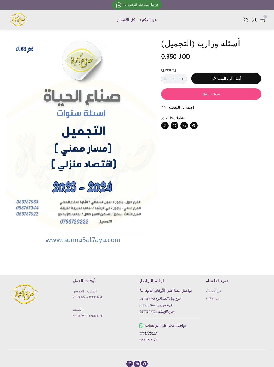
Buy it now (211, 94)
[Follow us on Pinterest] (194, 125)
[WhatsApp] (129, 364)
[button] (202, 121)
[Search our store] (247, 20)
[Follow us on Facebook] (165, 125)
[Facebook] (144, 364)
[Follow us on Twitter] (174, 125)
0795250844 (147, 340)
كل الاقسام (126, 19)
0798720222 (147, 333)
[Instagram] (137, 364)
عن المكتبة (148, 19)
